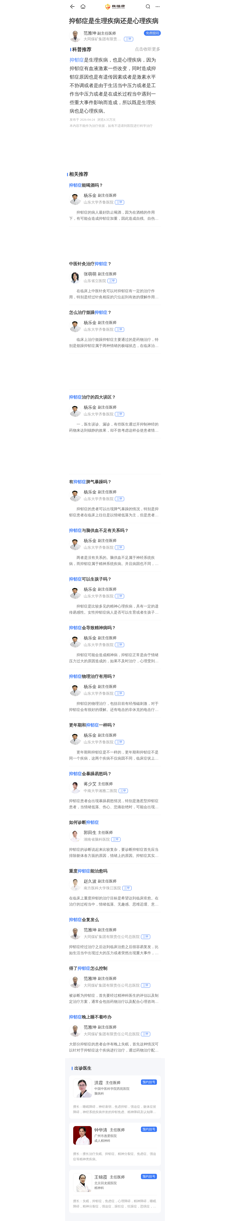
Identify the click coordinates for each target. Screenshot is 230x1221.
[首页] (70, 6)
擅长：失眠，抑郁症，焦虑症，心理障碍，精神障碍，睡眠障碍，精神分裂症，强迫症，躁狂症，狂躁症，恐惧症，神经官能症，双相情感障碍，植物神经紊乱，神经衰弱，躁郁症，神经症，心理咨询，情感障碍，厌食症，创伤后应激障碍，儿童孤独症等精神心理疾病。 (114, 1204)
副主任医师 (100, 33)
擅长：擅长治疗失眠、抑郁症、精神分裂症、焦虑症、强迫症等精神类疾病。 (114, 1156)
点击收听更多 (147, 49)
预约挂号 (149, 1082)
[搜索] (149, 6)
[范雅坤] (75, 36)
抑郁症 (77, 60)
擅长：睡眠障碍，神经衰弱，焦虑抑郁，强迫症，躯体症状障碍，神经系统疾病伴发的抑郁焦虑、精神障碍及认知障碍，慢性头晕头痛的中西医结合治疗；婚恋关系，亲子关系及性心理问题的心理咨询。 (114, 1110)
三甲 (129, 39)
